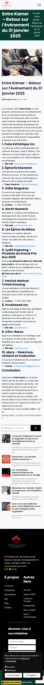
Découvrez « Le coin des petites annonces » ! (24, 458)
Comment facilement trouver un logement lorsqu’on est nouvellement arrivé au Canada (26, 440)
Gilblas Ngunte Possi (9, 99)
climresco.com (21, 348)
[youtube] (10, 569)
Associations (10, 594)
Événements (29, 605)
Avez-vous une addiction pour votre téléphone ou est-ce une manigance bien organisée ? (26, 508)
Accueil (36, 13)
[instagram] (13, 569)
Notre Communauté (29, 615)
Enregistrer (32, 675)
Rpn (6, 599)
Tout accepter (13, 675)
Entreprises (9, 590)
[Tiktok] (7, 569)
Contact (7, 607)
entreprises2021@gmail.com (27, 366)
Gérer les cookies (12, 682)
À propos (8, 585)
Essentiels (10, 667)
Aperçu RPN (29, 594)
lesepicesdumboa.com (25, 246)
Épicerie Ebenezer (29, 184)
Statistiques (11, 670)
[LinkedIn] (15, 569)
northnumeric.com (23, 225)
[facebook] (4, 569)
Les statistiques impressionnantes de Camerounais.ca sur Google (26, 472)
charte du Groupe (27, 599)
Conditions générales (22, 682)
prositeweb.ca (21, 327)
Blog (6, 603)
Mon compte (29, 610)
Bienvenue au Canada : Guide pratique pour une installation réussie (27, 490)
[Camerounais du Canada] (7, 4)
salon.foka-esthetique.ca (26, 163)
